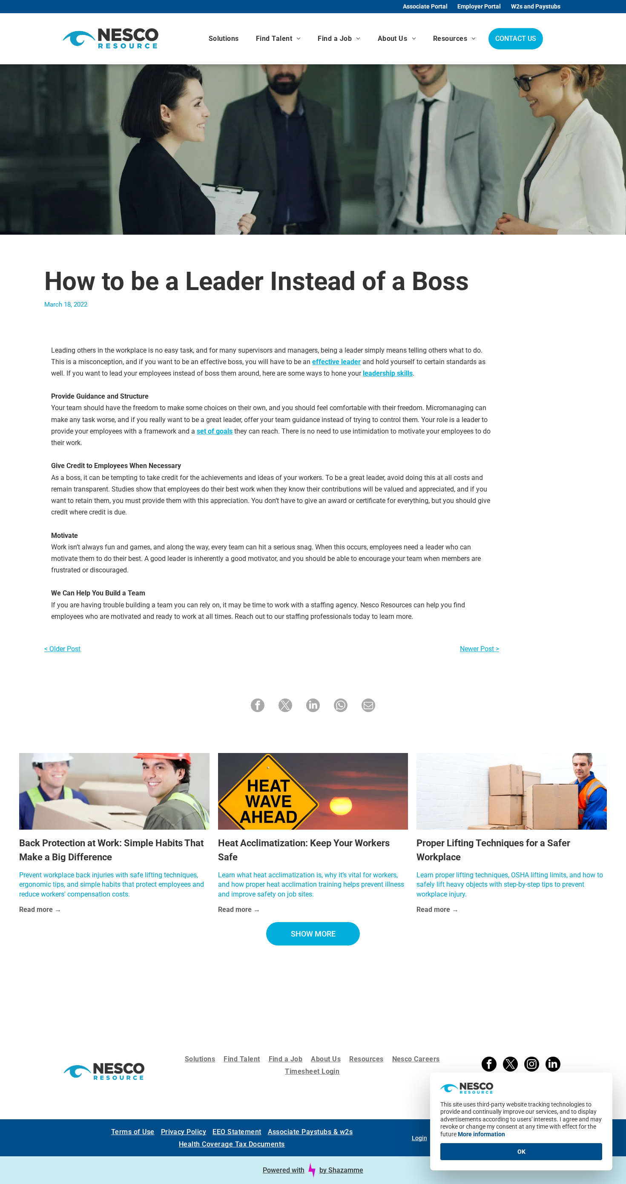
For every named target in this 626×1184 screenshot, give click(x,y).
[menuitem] (223, 38)
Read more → (40, 909)
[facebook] (257, 706)
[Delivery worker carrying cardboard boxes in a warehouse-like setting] (511, 791)
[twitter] (285, 706)
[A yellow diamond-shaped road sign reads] (313, 791)
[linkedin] (313, 706)
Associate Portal (425, 6)
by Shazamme (341, 1168)
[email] (368, 706)
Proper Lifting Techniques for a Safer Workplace (493, 850)
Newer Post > (479, 649)
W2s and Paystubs (535, 6)
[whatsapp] (340, 706)
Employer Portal (479, 6)
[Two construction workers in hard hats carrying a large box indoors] (114, 791)
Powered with (283, 1168)
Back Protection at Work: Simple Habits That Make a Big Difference (111, 850)
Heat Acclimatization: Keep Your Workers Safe (304, 850)
